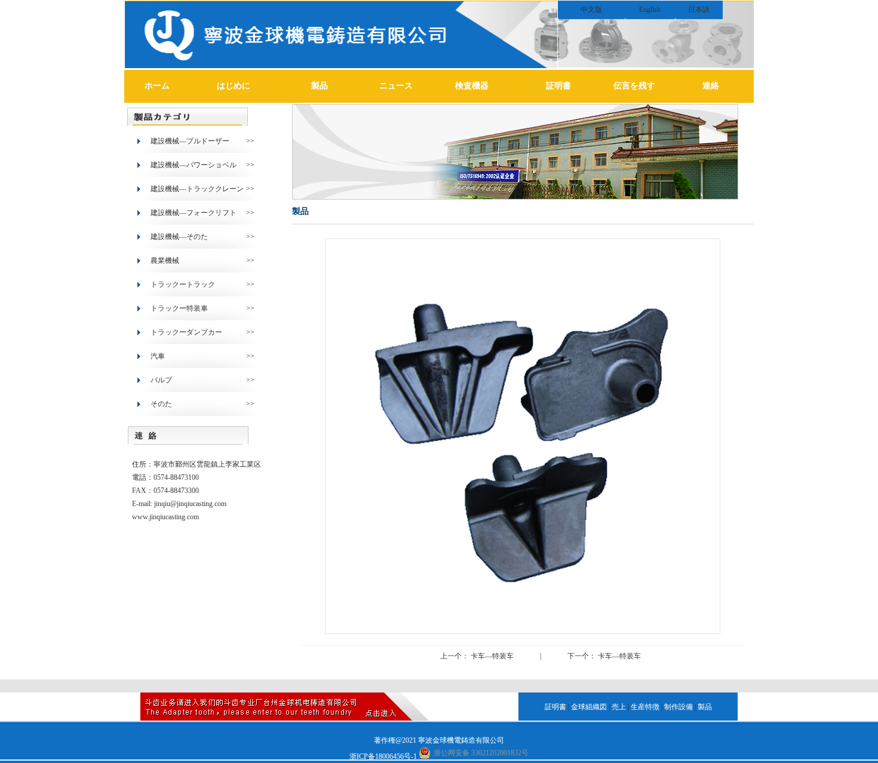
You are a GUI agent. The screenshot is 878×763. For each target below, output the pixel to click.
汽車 (158, 356)
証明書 (558, 85)
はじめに (233, 85)
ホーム (157, 85)
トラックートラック (183, 284)
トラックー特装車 (179, 308)
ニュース (396, 85)
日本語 (699, 9)
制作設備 (678, 707)
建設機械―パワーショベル (194, 165)
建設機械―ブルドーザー (190, 141)
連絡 (710, 85)
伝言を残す (634, 85)
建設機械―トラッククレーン (197, 189)
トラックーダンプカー (186, 332)
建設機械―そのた (179, 236)
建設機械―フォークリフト (194, 213)
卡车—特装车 (491, 656)
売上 (619, 707)
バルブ (161, 380)
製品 (319, 85)
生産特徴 (645, 707)
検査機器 (472, 85)
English (650, 9)
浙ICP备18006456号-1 (383, 756)
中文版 (591, 9)
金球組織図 (589, 707)
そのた (161, 404)
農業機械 (165, 260)
